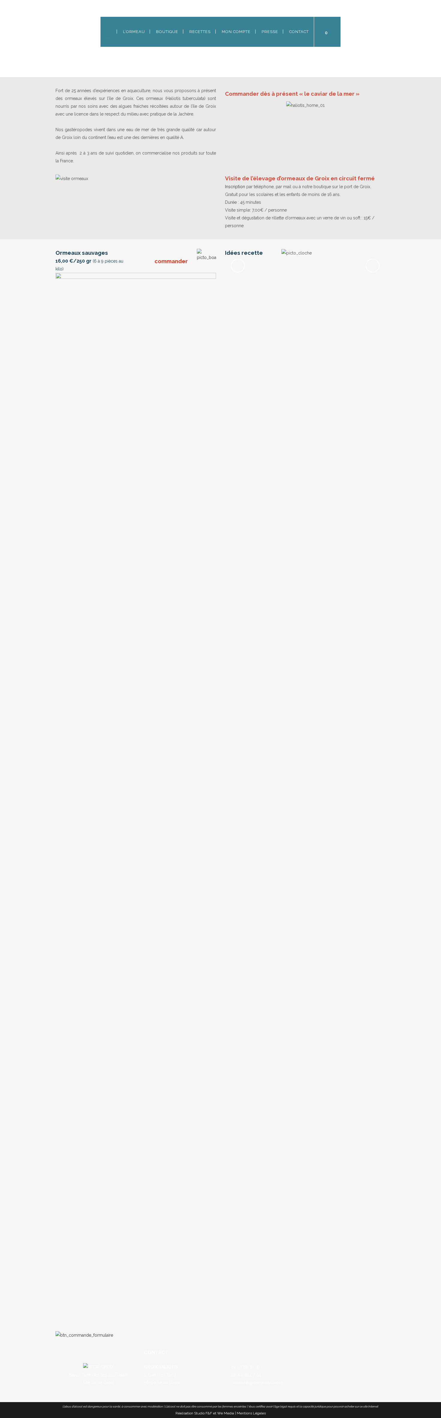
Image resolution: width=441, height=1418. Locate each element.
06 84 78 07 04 (245, 1374)
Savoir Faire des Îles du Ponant (98, 1374)
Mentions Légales (251, 1413)
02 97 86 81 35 (245, 1367)
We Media (225, 1413)
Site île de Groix (98, 1382)
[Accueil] (108, 32)
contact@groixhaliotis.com (256, 1382)
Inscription (235, 186)
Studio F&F (203, 1413)
